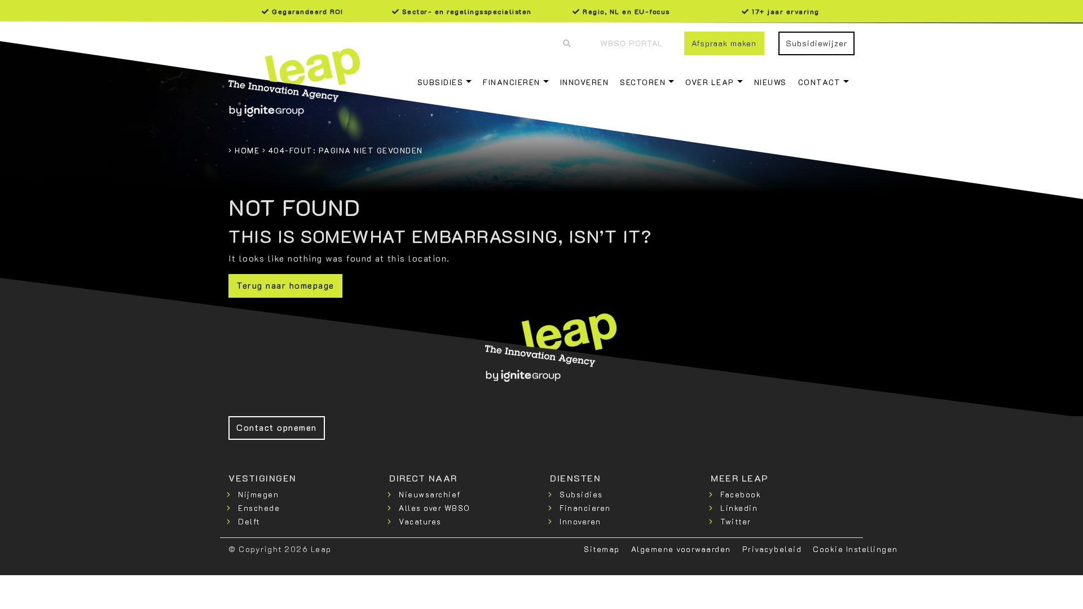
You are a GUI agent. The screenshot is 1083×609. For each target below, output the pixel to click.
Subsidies (440, 82)
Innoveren (584, 82)
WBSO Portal (631, 43)
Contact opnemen (276, 427)
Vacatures (420, 521)
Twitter (735, 521)
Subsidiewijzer (816, 43)
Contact (819, 82)
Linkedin (739, 508)
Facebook (740, 494)
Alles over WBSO (434, 508)
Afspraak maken (724, 43)
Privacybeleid (772, 549)
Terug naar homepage (285, 285)
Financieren (511, 82)
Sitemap (602, 549)
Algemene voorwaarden (681, 549)
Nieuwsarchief (430, 494)
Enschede (259, 508)
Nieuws (770, 82)
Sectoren (643, 82)
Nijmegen (258, 494)
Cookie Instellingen (855, 549)
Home (247, 150)
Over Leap (709, 82)
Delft (249, 521)
